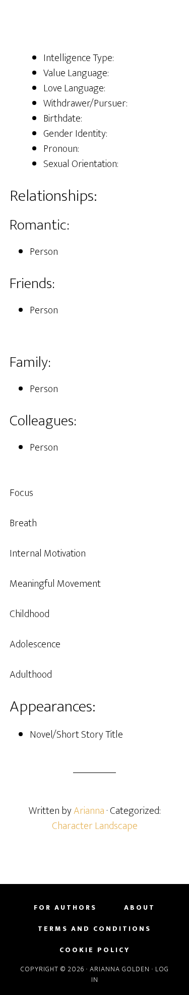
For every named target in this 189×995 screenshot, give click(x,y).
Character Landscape (95, 826)
